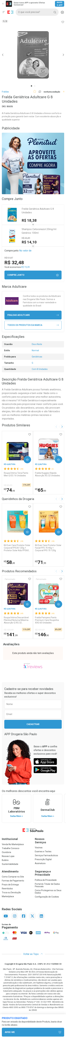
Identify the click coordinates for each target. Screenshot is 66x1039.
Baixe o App (59, 3)
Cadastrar (33, 724)
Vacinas (39, 847)
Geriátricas (37, 356)
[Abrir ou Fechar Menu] (3, 12)
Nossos (40, 840)
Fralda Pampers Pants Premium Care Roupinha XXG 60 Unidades (47, 620)
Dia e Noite (37, 344)
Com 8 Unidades (40, 369)
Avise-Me (10, 1032)
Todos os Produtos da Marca (24, 325)
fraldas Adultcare (18, 315)
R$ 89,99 (8, 485)
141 (11, 634)
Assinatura (40, 863)
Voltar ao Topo (31, 954)
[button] (33, 55)
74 (9, 490)
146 (42, 634)
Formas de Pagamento (13, 880)
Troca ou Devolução (11, 892)
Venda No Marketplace (13, 844)
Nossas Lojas (8, 856)
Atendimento (10, 871)
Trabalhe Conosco (10, 848)
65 (40, 490)
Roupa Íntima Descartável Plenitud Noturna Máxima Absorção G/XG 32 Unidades (16, 620)
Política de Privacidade (46, 880)
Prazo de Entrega (10, 884)
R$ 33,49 (26, 238)
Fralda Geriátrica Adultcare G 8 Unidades (38, 210)
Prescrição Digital (43, 859)
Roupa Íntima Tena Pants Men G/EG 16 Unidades (16, 474)
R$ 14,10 (29, 242)
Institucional (10, 839)
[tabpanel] (33, 55)
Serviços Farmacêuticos (46, 855)
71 (40, 562)
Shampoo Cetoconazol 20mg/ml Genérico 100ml (39, 231)
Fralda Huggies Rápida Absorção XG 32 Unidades (47, 474)
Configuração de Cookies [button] (47, 897)
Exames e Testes (43, 851)
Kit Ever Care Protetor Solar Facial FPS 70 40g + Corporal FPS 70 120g (48, 548)
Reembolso (7, 888)
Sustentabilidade (10, 864)
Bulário (5, 860)
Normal (35, 350)
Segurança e (43, 873)
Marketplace (8, 896)
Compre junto (15, 275)
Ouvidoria (6, 852)
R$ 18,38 (29, 220)
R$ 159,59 (40, 630)
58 (9, 562)
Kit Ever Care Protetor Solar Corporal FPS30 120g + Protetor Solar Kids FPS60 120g (17, 548)
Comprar (25, 459)
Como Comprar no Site (13, 876)
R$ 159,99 (9, 630)
